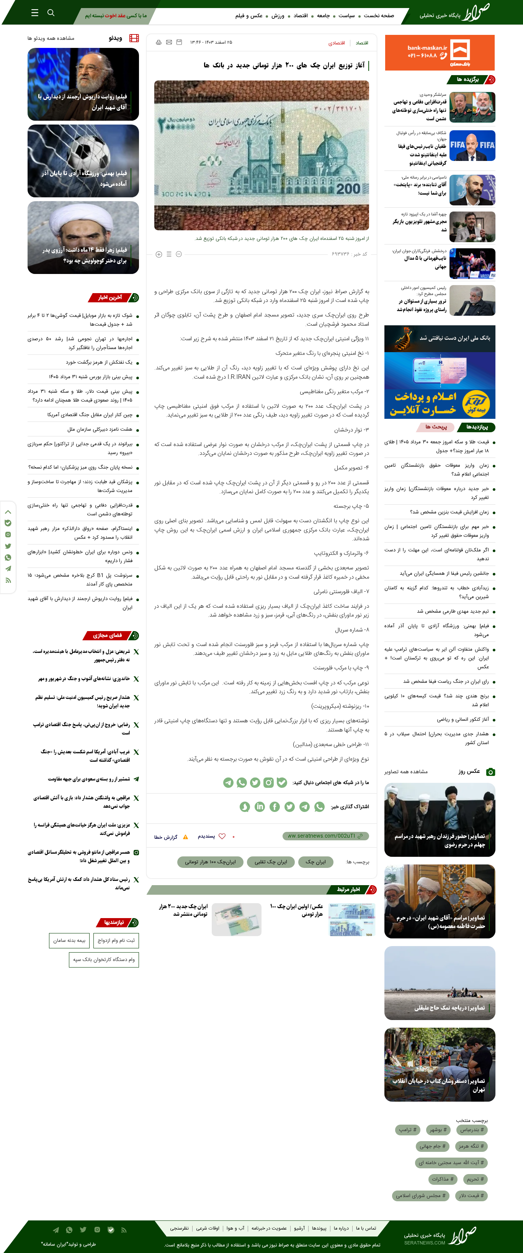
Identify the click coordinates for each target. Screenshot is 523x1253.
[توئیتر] (8, 546)
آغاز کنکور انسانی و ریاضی (463, 719)
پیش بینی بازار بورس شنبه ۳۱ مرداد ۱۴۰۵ (90, 377)
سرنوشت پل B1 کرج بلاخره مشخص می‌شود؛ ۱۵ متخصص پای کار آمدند (80, 580)
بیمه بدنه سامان (69, 940)
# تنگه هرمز (471, 1146)
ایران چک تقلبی (271, 862)
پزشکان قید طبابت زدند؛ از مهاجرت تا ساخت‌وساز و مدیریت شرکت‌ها (80, 486)
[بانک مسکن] (440, 52)
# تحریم (475, 1179)
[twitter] (289, 807)
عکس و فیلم (248, 16)
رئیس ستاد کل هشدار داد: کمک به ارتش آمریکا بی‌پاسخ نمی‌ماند (79, 884)
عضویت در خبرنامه (269, 1229)
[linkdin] (259, 807)
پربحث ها (436, 427)
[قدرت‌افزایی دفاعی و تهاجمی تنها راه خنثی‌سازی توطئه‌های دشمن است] (470, 107)
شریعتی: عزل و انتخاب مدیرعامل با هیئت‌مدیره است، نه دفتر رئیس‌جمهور (81, 656)
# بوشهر (438, 1130)
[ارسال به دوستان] (169, 42)
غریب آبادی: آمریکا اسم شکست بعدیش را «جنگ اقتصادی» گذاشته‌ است (85, 756)
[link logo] (457, 12)
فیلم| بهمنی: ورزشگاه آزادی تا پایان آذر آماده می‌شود (436, 630)
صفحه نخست (379, 16)
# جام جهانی (433, 1146)
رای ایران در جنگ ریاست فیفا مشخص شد (446, 681)
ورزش (277, 16)
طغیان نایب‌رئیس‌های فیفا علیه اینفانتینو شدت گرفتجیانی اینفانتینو (422, 155)
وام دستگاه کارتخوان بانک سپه (104, 960)
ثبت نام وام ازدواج (116, 940)
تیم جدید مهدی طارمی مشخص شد (453, 611)
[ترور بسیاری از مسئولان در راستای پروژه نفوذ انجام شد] (470, 300)
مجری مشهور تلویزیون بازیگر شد (419, 226)
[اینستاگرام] (8, 534)
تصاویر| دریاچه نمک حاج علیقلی (450, 1008)
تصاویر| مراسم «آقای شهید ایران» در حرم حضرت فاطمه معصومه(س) (441, 922)
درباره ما (341, 1229)
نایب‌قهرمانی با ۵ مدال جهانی (425, 263)
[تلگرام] (8, 568)
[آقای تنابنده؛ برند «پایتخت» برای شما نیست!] (470, 190)
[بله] (8, 523)
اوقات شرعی (207, 1229)
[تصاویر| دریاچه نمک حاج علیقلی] (440, 983)
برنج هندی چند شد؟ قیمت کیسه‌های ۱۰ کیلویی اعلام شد (436, 700)
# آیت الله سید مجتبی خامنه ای (451, 1163)
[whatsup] (319, 807)
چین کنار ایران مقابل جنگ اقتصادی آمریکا (89, 415)
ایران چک (316, 862)
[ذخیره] (179, 42)
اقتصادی (337, 43)
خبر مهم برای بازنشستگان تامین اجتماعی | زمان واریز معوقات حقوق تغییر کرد (436, 531)
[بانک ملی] (440, 338)
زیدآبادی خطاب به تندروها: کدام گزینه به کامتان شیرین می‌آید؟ (436, 592)
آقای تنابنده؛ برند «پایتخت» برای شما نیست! (420, 189)
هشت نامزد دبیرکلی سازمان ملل (99, 429)
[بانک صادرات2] (440, 370)
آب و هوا (235, 1229)
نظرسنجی (179, 1229)
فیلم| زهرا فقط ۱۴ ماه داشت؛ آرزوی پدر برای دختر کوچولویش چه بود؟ (84, 255)
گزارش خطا (166, 837)
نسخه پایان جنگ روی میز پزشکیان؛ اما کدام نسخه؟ (80, 467)
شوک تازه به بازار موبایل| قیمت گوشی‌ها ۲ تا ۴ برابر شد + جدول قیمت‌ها (80, 320)
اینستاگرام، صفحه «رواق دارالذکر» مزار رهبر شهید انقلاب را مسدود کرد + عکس (80, 533)
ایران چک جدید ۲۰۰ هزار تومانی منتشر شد (183, 910)
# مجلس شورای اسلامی (421, 1196)
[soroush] (244, 807)
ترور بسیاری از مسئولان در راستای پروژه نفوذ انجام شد (421, 305)
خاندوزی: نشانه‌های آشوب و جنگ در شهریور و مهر (84, 678)
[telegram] (304, 807)
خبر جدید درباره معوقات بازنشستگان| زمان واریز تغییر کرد (436, 493)
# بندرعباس (472, 1130)
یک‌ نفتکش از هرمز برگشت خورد (99, 362)
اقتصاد (301, 16)
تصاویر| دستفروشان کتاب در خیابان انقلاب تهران (439, 1085)
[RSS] (8, 580)
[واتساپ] (8, 557)
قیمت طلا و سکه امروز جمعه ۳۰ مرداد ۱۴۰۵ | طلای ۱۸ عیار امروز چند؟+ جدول (436, 446)
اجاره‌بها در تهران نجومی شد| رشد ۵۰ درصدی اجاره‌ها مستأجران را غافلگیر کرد (80, 343)
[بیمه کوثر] (440, 404)
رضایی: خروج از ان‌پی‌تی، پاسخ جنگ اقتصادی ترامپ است (81, 729)
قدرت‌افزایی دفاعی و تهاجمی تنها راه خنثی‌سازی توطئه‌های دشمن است (419, 110)
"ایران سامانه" (54, 1245)
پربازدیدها (477, 427)
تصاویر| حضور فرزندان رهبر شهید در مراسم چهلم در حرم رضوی (440, 840)
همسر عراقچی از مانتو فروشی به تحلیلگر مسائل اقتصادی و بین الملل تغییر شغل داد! (79, 856)
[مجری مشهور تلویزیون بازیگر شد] (470, 227)
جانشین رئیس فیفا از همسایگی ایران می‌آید (444, 573)
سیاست (347, 16)
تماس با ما (366, 1229)
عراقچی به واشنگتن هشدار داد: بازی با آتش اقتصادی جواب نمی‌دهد (82, 802)
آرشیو (299, 1229)
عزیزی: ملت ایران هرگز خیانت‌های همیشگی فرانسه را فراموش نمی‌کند (82, 829)
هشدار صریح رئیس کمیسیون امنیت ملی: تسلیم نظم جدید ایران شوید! (82, 702)
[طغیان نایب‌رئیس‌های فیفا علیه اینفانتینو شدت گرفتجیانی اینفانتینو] (470, 145)
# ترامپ (408, 1130)
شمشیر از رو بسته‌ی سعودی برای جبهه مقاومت (89, 779)
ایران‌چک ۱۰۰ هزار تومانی (210, 862)
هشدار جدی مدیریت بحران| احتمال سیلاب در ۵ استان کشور (436, 738)
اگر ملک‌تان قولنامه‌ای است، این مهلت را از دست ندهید (436, 554)
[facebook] (274, 807)
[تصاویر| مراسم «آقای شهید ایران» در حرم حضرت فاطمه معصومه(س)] (440, 901)
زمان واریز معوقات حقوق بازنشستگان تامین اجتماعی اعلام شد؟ (436, 470)
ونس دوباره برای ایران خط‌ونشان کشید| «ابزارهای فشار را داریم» (80, 556)
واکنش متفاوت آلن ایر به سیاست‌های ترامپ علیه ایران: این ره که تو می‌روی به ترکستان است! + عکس (436, 658)
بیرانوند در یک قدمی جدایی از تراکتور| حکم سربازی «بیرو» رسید (80, 448)
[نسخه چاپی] (158, 42)
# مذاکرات (443, 1179)
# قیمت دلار (471, 1196)
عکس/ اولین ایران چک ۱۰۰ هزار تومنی (296, 910)
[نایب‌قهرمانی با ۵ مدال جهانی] (470, 263)
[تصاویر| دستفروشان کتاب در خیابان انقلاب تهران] (440, 1065)
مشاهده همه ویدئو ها (51, 38)
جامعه (323, 16)
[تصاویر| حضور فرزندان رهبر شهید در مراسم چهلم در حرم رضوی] (440, 820)
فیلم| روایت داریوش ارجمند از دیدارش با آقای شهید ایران (82, 102)
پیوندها (319, 1229)
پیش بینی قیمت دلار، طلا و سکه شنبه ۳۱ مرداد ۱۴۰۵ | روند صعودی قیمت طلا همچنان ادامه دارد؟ (80, 396)
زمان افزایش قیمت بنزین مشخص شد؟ (449, 512)
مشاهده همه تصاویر (406, 772)
